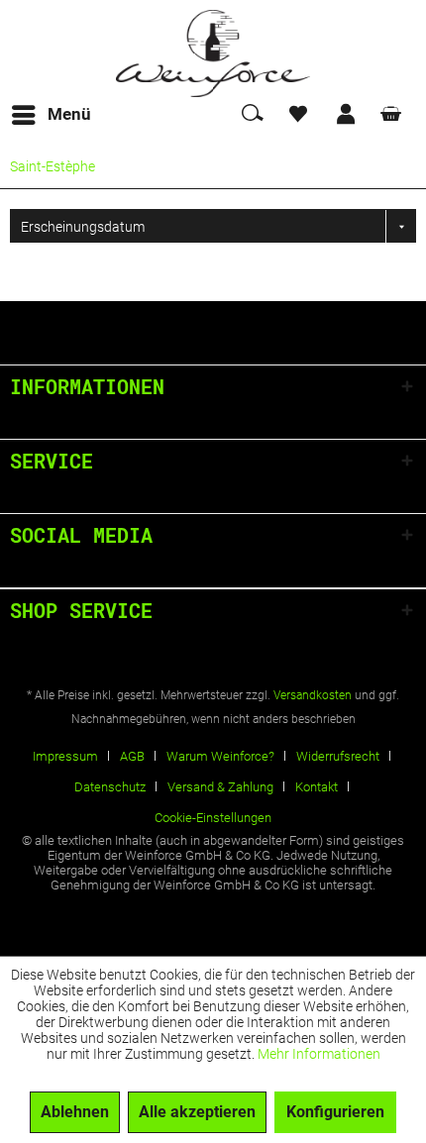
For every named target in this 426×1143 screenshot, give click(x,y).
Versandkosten (312, 695)
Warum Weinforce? (220, 756)
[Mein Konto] (347, 115)
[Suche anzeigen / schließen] (251, 115)
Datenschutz (110, 786)
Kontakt (316, 786)
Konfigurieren (335, 1111)
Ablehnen (75, 1111)
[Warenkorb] (394, 115)
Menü (69, 114)
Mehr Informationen (319, 1054)
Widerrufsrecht (337, 756)
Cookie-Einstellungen (213, 817)
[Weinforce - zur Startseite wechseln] (213, 53)
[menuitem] (50, 115)
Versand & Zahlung (220, 786)
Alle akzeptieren (197, 1111)
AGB (132, 756)
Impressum (65, 756)
